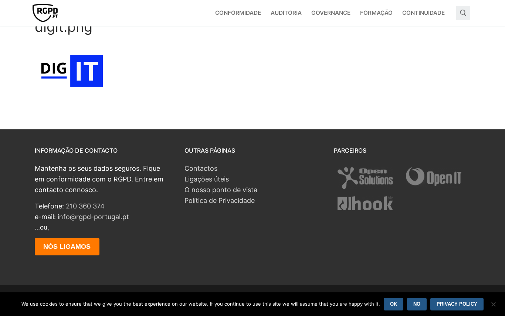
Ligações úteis (206, 179)
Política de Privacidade (219, 200)
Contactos (200, 168)
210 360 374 (85, 206)
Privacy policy (457, 304)
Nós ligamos (67, 246)
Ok (393, 304)
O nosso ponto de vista (220, 190)
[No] (493, 306)
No (416, 304)
